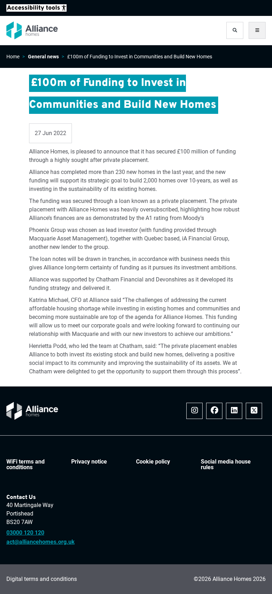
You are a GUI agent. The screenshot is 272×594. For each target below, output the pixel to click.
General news (43, 56)
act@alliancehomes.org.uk (40, 542)
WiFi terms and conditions (25, 464)
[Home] (32, 30)
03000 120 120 (25, 533)
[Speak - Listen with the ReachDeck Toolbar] (36, 8)
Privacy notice (89, 462)
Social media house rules (226, 464)
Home (12, 56)
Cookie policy (153, 462)
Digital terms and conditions (41, 579)
